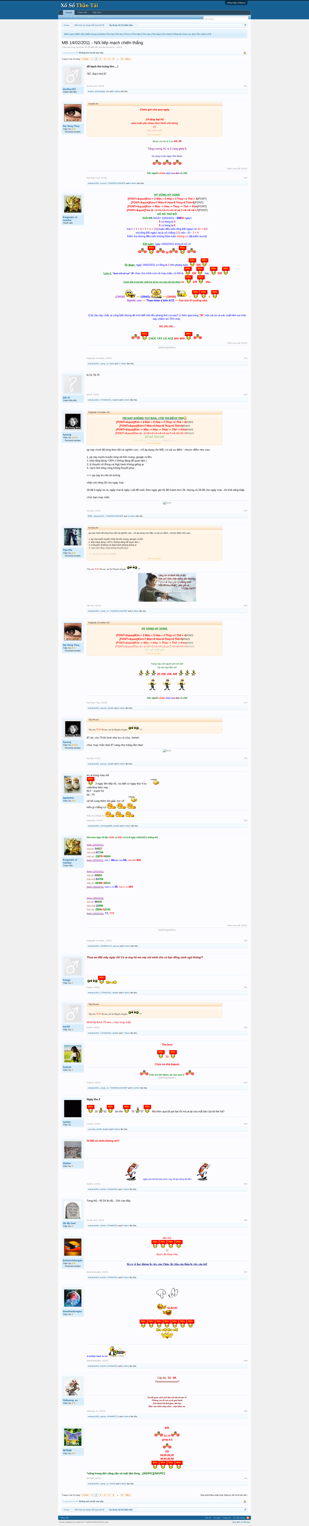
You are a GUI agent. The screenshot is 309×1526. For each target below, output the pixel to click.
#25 (245, 511)
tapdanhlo (68, 798)
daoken (67, 1163)
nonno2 (103, 183)
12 (122, 59)
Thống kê (176, 34)
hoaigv (66, 980)
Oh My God (69, 1223)
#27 (245, 703)
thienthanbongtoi (72, 1311)
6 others (121, 708)
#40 (245, 1478)
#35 (245, 1184)
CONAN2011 (105, 400)
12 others (131, 516)
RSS (248, 1518)
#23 (245, 358)
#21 (245, 86)
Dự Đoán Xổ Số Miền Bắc (87, 47)
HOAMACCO (106, 946)
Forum (69, 12)
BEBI (90, 516)
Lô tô (208, 34)
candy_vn (104, 364)
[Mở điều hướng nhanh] (245, 25)
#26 (245, 606)
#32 (245, 1027)
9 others (133, 183)
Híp (107, 91)
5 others (126, 400)
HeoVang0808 (106, 826)
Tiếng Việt (64, 1518)
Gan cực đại (189, 34)
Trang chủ (226, 1518)
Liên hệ (208, 1518)
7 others (126, 1033)
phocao (103, 708)
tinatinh (91, 91)
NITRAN (67, 1450)
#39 (245, 1411)
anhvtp (103, 1416)
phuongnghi (100, 91)
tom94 (66, 1026)
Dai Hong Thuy (71, 126)
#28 (245, 758)
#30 (245, 941)
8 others (135, 611)
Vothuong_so (70, 1400)
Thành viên (82, 12)
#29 (245, 820)
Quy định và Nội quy (241, 1522)
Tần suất (200, 34)
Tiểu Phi (67, 550)
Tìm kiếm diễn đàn (69, 17)
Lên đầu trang (239, 1518)
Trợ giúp (216, 1518)
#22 (245, 178)
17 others (122, 364)
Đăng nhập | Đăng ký (236, 3)
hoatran (67, 1067)
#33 (245, 1082)
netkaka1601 (93, 183)
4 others (117, 91)
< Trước (85, 59)
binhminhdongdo (72, 1260)
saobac (67, 1122)
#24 (245, 394)
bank (112, 364)
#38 (245, 1361)
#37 (245, 1272)
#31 (245, 987)
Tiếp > (128, 59)
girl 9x (112, 47)
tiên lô (66, 397)
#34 (245, 1124)
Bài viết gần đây (88, 17)
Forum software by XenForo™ (84, 1522)
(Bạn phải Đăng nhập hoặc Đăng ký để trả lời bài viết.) (223, 1495)
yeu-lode (91, 1129)
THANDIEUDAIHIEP (116, 183)
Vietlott (101, 34)
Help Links (97, 12)
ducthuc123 (69, 89)
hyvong (67, 434)
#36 (245, 1220)
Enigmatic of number (70, 218)
